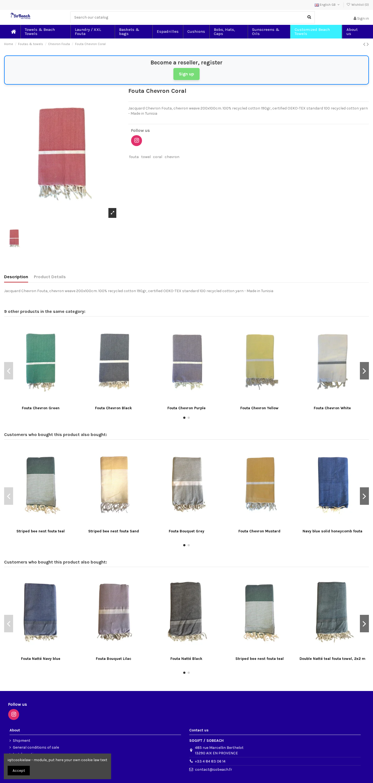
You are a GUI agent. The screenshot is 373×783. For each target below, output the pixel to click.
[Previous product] (365, 44)
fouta (134, 157)
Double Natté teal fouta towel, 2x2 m (332, 658)
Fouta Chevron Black (113, 408)
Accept (19, 770)
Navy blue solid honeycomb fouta (332, 531)
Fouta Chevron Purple (186, 408)
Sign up (186, 73)
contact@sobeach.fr (213, 769)
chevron (172, 157)
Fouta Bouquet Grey (186, 531)
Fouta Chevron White (332, 408)
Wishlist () (360, 5)
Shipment (21, 740)
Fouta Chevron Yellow (259, 408)
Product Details (50, 276)
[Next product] (368, 44)
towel (146, 157)
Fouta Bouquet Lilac (113, 658)
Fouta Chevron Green (41, 408)
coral (157, 157)
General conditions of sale (36, 747)
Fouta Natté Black (186, 658)
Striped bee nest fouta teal (40, 531)
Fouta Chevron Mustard (259, 531)
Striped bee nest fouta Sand (113, 531)
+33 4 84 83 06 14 (210, 761)
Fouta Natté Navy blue (40, 658)
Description (16, 276)
